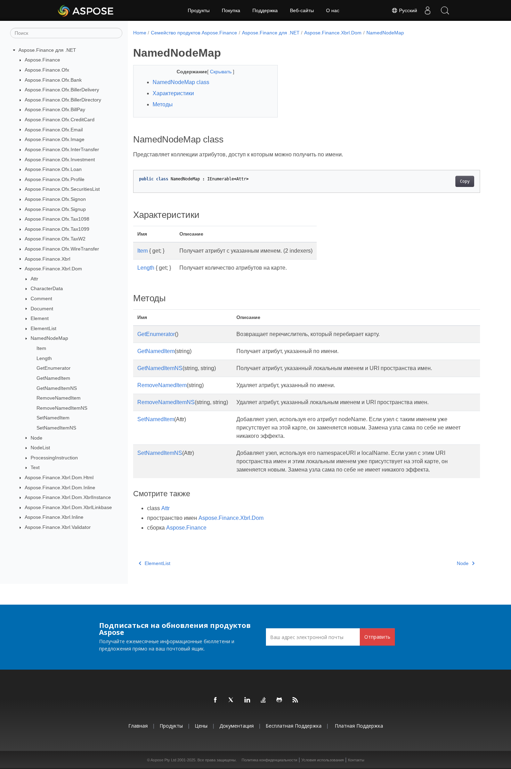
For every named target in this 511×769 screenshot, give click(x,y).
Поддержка (265, 10)
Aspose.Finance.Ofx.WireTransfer (62, 249)
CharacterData (47, 288)
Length (44, 358)
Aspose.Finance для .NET (47, 50)
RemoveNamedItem (58, 398)
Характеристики (173, 93)
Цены (201, 725)
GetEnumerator (53, 368)
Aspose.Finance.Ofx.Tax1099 (57, 229)
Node (36, 438)
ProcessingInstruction (54, 457)
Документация (236, 725)
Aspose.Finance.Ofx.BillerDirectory (63, 100)
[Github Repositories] (279, 700)
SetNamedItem (53, 417)
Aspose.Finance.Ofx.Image (54, 139)
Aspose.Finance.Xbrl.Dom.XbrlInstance (68, 497)
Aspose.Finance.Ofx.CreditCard (60, 119)
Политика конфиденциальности (269, 760)
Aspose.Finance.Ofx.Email (54, 129)
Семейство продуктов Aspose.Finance (194, 32)
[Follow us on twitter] (231, 700)
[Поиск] (445, 10)
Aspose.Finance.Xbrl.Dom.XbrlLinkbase (68, 507)
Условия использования (322, 760)
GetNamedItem (53, 378)
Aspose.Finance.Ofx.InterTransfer (62, 149)
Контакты (356, 760)
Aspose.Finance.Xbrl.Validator (58, 527)
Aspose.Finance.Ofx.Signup (55, 209)
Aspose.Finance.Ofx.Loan (53, 169)
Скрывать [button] (221, 71)
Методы (163, 104)
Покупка (231, 10)
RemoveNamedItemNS (61, 408)
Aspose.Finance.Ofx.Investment (60, 159)
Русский (407, 10)
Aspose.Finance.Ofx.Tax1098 (57, 219)
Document (42, 308)
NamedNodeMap (49, 338)
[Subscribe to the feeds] (295, 700)
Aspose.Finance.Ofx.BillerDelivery (62, 89)
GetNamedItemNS (56, 388)
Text (35, 467)
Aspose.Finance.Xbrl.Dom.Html (59, 477)
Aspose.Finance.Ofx (47, 70)
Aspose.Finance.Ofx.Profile (54, 179)
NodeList (40, 447)
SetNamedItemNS (56, 428)
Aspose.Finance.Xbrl (47, 259)
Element (40, 318)
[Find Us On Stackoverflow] (263, 700)
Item (41, 348)
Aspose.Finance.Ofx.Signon (55, 199)
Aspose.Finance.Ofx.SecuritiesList (62, 189)
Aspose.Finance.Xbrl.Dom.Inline (60, 487)
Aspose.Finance (42, 60)
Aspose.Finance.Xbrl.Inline (54, 517)
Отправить (377, 636)
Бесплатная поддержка (294, 725)
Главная (138, 725)
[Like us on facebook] (215, 700)
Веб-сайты (302, 10)
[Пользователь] (427, 10)
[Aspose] (86, 10)
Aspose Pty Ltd (163, 760)
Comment (41, 298)
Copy (465, 181)
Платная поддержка (359, 725)
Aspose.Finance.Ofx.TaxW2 (55, 239)
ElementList (43, 328)
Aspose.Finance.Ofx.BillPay (55, 109)
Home (139, 32)
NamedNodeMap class (181, 82)
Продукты (199, 10)
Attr (34, 278)
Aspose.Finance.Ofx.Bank (53, 80)
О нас (332, 10)
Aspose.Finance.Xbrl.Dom (53, 268)
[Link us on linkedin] (247, 700)
